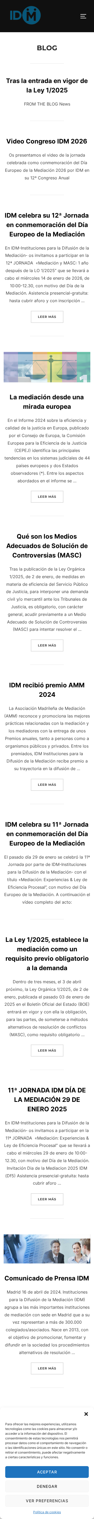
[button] (86, 1414)
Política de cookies (47, 1512)
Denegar (47, 1486)
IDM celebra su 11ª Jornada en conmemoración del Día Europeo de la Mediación (47, 834)
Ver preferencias (47, 1500)
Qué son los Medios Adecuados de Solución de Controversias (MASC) (47, 546)
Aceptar (47, 1472)
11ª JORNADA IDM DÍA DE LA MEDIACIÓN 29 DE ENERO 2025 (47, 1099)
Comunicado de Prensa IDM (46, 1278)
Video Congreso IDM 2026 (46, 141)
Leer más (50, 316)
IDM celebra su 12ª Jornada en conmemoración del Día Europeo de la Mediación (47, 225)
